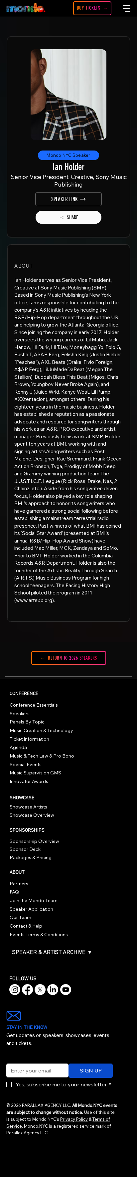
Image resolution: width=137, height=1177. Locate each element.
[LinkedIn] (52, 989)
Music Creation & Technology (41, 730)
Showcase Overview (32, 815)
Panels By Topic (27, 722)
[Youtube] (65, 989)
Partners (19, 884)
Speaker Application (31, 909)
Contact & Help (26, 926)
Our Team (20, 917)
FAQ (14, 892)
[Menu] (127, 8)
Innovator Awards (29, 781)
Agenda (18, 747)
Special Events (26, 764)
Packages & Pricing (31, 857)
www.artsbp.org (34, 600)
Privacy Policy (74, 1119)
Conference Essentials (34, 705)
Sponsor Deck (25, 849)
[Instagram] (14, 989)
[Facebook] (27, 989)
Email (11, 1059)
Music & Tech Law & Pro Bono (42, 756)
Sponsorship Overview (34, 841)
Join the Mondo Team (34, 900)
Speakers (20, 714)
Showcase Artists (28, 807)
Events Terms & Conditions (39, 934)
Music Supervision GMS (35, 773)
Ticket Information (29, 739)
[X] (40, 989)
